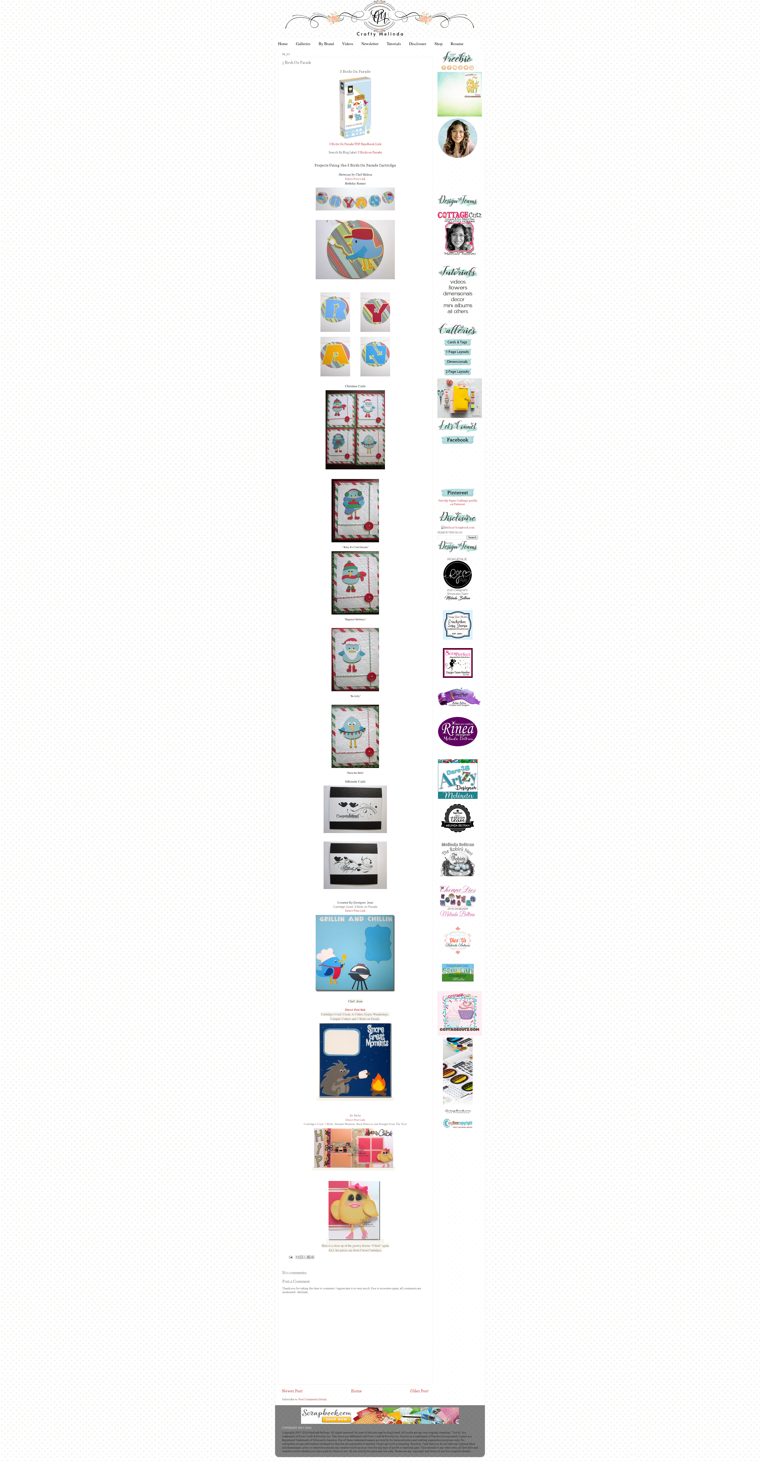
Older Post (419, 1391)
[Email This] (297, 1257)
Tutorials (394, 43)
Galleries (303, 43)
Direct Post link (355, 1009)
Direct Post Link (355, 179)
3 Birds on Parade (370, 152)
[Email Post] (290, 1256)
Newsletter (370, 43)
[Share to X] (305, 1257)
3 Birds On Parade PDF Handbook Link (355, 144)
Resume (457, 43)
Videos (347, 43)
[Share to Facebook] (309, 1257)
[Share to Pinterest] (312, 1257)
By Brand (326, 43)
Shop (438, 43)
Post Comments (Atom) (312, 1399)
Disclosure (417, 43)
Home (283, 43)
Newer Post (292, 1391)
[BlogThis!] (301, 1257)
